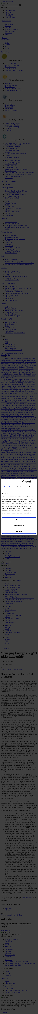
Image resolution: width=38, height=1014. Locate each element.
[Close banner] (35, 481)
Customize (18, 525)
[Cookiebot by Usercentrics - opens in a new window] (23, 481)
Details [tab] (19, 487)
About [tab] (31, 487)
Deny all (19, 531)
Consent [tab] (7, 487)
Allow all (19, 520)
